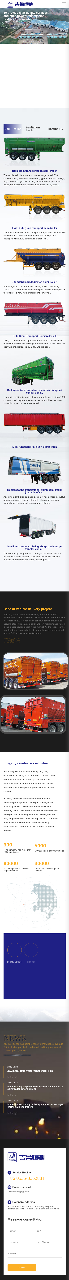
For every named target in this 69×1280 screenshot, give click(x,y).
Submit (21, 1268)
